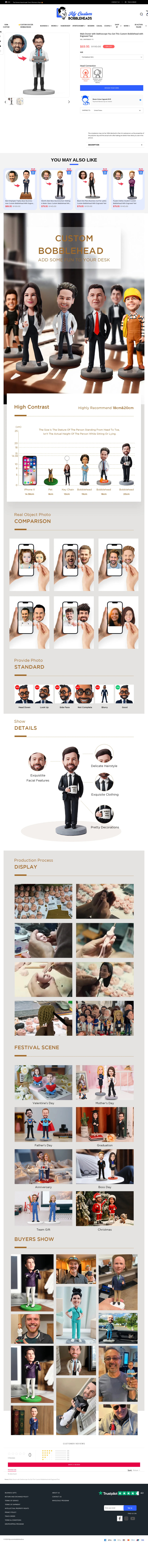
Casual (99, 26)
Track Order (132, 2)
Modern (91, 26)
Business (43, 26)
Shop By (117, 26)
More (126, 26)
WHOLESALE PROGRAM (60, 1501)
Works (54, 26)
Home (6, 1479)
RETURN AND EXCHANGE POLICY (16, 1497)
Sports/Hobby (78, 26)
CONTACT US (116, 2)
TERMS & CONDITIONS (13, 1520)
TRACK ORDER (10, 1516)
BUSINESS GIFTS (10, 1493)
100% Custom (6, 26)
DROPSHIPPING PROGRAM (14, 1524)
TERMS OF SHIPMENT (12, 1504)
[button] (10, 65)
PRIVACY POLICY (10, 1512)
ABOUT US (56, 1493)
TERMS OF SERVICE (12, 1501)
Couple (107, 26)
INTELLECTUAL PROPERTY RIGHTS (17, 1508)
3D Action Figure (139, 26)
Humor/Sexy (65, 26)
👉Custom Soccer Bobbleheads (26, 26)
